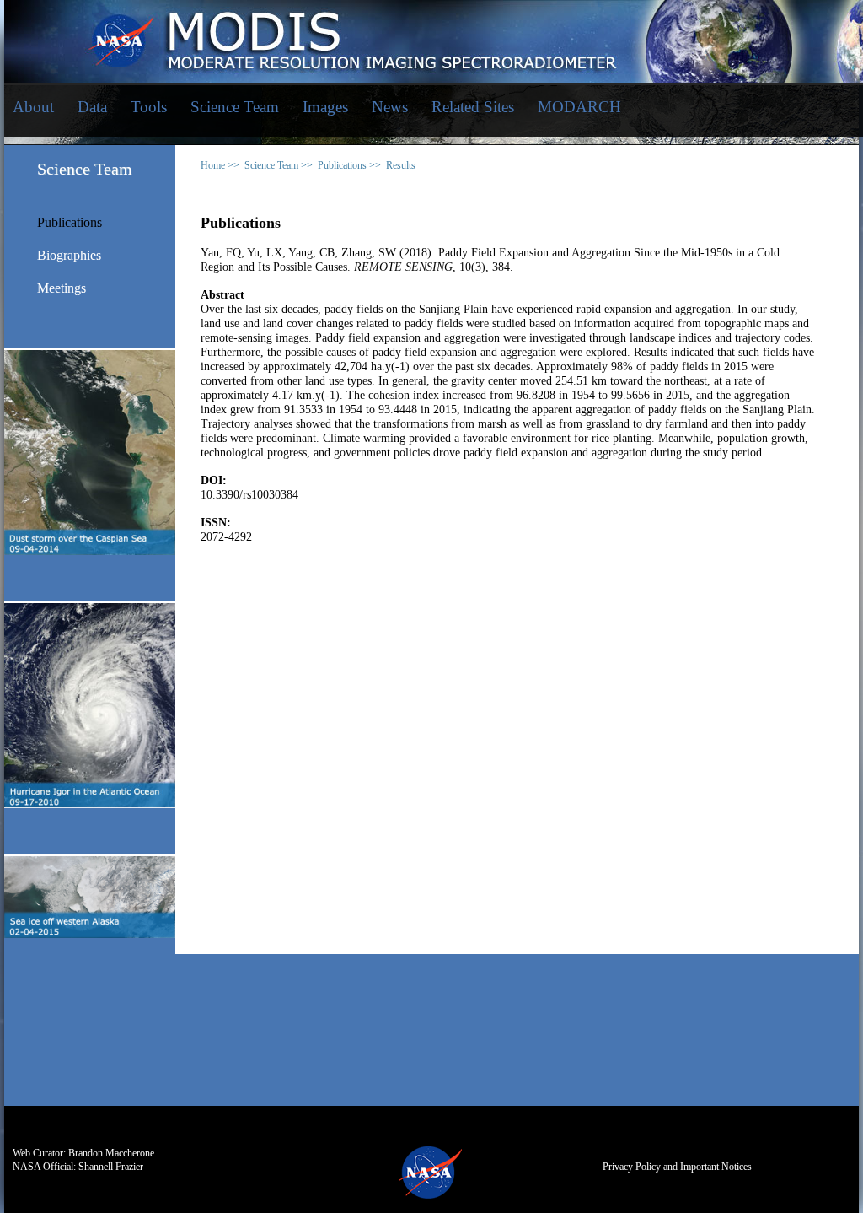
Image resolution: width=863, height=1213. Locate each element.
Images (325, 107)
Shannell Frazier (110, 1167)
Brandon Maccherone (111, 1153)
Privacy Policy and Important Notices (677, 1167)
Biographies (69, 255)
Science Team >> (278, 165)
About (33, 107)
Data (92, 107)
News (390, 107)
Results (400, 165)
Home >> (220, 165)
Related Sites (473, 107)
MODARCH (579, 107)
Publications (69, 222)
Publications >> (349, 165)
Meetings (61, 288)
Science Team (234, 107)
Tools (149, 107)
